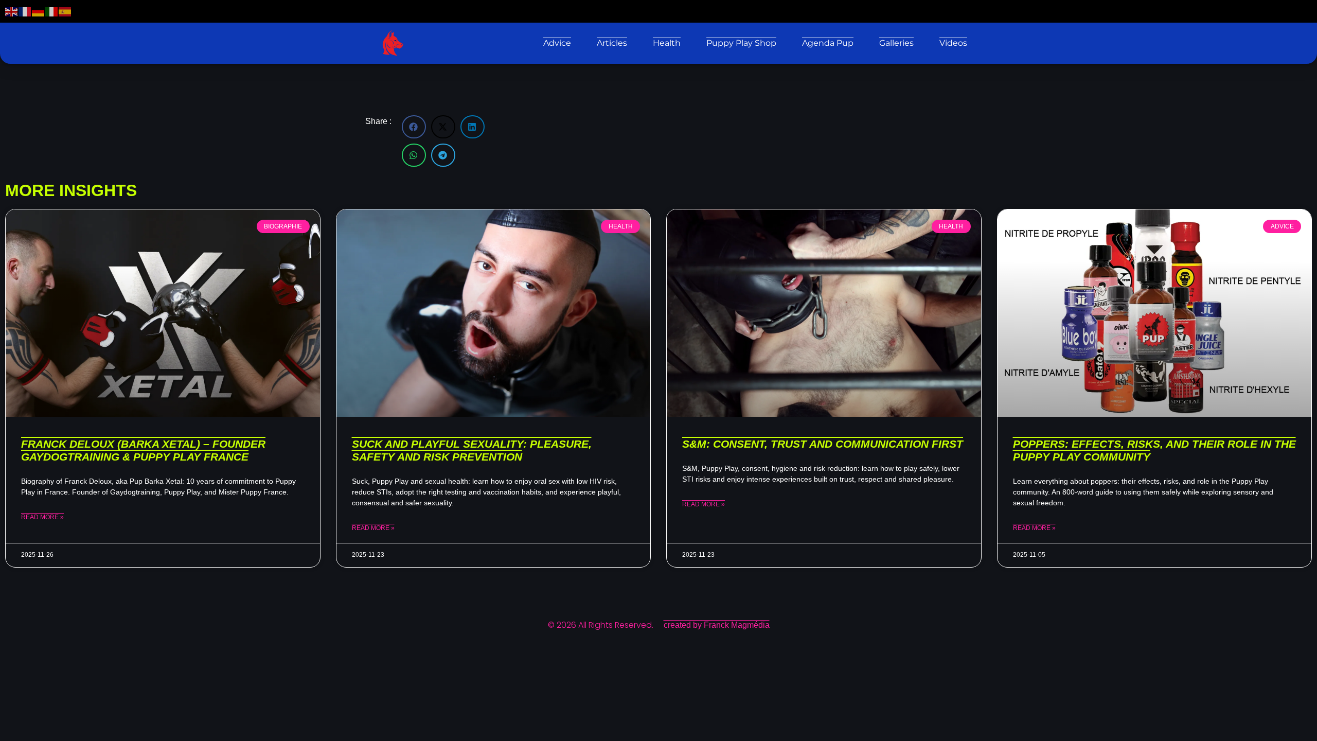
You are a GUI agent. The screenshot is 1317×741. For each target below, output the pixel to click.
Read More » (42, 517)
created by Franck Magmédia (717, 625)
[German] (38, 11)
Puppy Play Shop (741, 43)
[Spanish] (65, 11)
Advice (557, 43)
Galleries (896, 43)
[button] (414, 126)
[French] (25, 11)
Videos (953, 43)
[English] (12, 11)
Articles (612, 43)
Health (667, 43)
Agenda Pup (827, 43)
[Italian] (52, 11)
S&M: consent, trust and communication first (822, 444)
